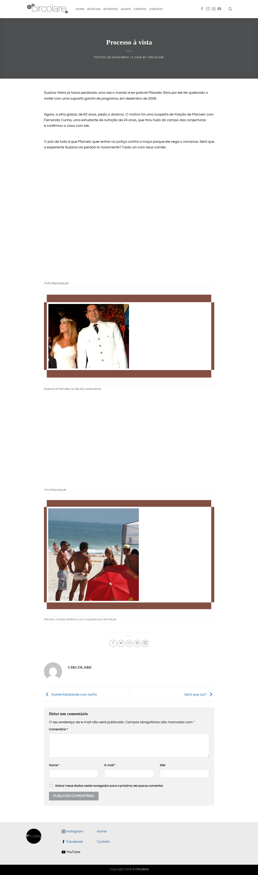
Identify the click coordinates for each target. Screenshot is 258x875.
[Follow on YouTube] (219, 9)
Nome (54, 765)
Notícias (94, 9)
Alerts (126, 9)
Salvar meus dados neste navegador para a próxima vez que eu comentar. (109, 785)
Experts (140, 9)
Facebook (74, 842)
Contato (156, 9)
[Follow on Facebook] (202, 9)
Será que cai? (195, 694)
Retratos (110, 9)
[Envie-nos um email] (213, 9)
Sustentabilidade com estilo (74, 694)
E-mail (109, 765)
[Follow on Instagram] (208, 9)
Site (162, 765)
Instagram (74, 831)
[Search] (230, 9)
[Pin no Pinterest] (137, 643)
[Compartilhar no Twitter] (121, 643)
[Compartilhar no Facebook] (113, 643)
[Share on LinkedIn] (145, 643)
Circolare (155, 57)
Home (80, 9)
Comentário (58, 729)
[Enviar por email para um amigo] (129, 643)
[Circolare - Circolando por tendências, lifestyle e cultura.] (48, 9)
